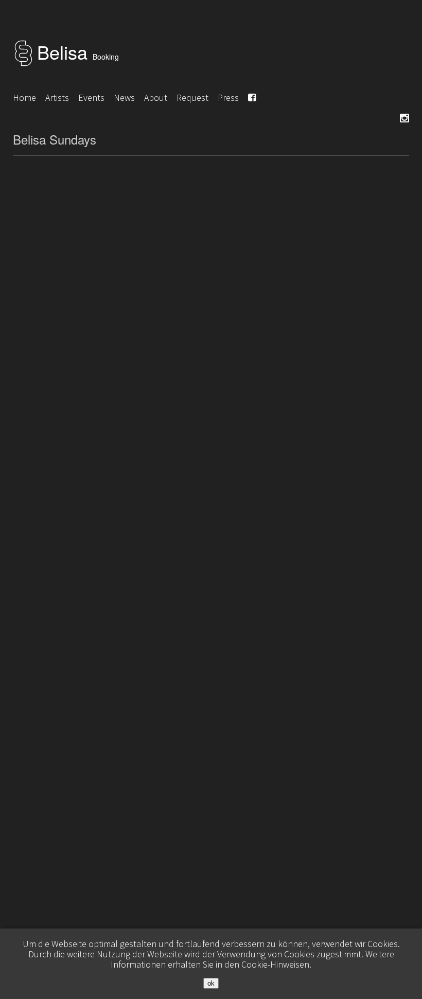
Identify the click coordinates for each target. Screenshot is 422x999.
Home (24, 97)
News (124, 97)
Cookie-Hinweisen (275, 964)
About (155, 97)
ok (211, 983)
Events (91, 97)
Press (228, 97)
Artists (57, 97)
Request (192, 97)
